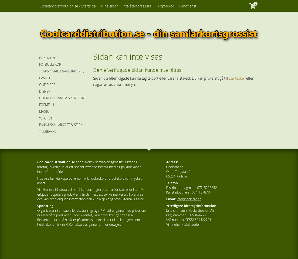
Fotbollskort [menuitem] (51, 64)
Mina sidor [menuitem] (109, 6)
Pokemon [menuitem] (47, 58)
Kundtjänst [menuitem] (187, 6)
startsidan (237, 78)
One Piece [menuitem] (47, 84)
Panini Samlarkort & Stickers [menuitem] (62, 125)
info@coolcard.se (189, 199)
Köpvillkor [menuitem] (166, 6)
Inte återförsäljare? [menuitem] (137, 6)
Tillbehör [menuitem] (47, 131)
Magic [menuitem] (44, 111)
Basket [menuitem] (44, 78)
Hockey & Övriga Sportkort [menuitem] (62, 98)
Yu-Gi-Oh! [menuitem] (46, 118)
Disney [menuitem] (44, 91)
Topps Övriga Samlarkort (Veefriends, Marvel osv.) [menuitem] (62, 71)
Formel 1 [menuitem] (46, 104)
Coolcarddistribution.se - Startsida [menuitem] (68, 6)
